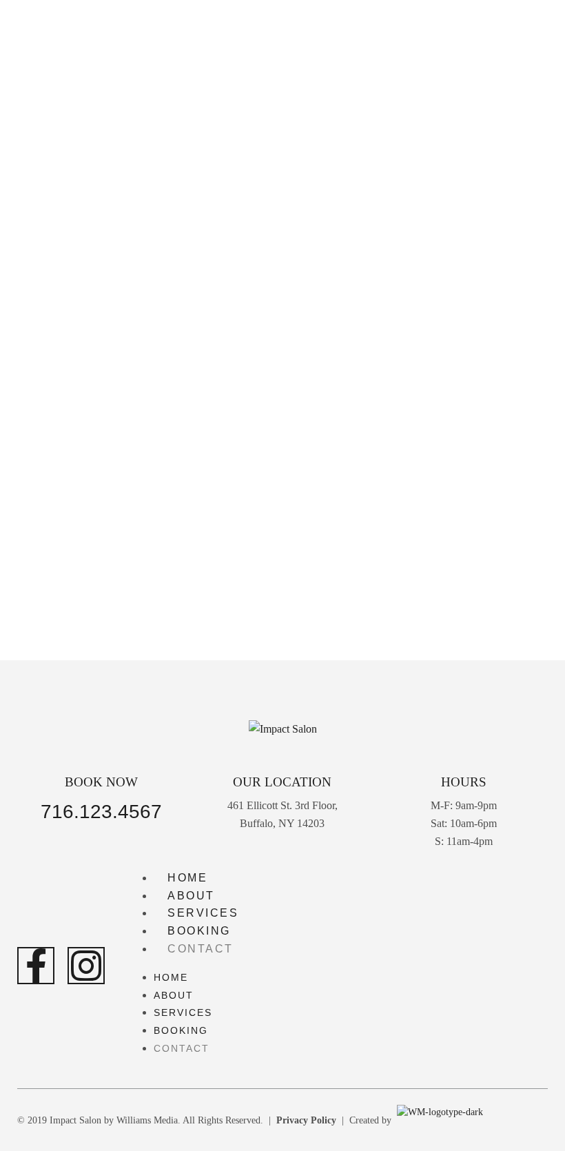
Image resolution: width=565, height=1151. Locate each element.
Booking (199, 931)
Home (187, 878)
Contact (200, 949)
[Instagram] (86, 965)
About (191, 896)
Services (202, 913)
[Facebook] (35, 965)
